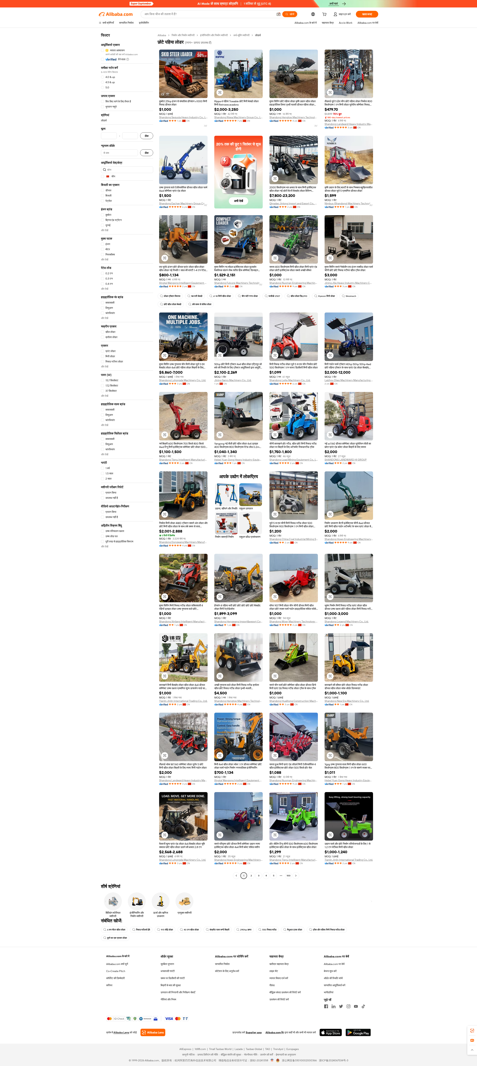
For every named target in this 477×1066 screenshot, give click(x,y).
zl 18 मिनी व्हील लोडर (222, 296)
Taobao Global (254, 1049)
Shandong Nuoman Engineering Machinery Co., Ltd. (293, 282)
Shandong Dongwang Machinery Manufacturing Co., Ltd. (183, 542)
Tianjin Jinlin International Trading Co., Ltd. (183, 700)
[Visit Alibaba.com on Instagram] (348, 1006)
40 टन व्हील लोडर (191, 929)
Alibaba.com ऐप (275, 1032)
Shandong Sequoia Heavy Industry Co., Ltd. (183, 117)
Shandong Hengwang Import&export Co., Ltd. (238, 621)
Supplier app (254, 1032)
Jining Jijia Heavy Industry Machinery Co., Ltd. (349, 282)
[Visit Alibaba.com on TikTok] (363, 1006)
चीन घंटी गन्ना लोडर (250, 296)
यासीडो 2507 (274, 296)
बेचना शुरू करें (330, 971)
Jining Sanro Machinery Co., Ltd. (232, 380)
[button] (278, 14)
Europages (292, 1049)
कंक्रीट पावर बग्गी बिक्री (219, 929)
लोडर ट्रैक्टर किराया (172, 296)
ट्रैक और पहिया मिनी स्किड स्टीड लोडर (329, 929)
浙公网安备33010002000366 (299, 1060)
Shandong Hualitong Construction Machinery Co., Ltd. (293, 700)
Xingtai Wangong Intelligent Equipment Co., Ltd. (183, 282)
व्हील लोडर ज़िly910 (299, 296)
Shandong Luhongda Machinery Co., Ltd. (182, 380)
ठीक (147, 135)
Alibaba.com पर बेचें (334, 964)
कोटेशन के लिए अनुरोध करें (227, 971)
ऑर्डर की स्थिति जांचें (333, 978)
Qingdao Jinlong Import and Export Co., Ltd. (293, 203)
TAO (267, 1049)
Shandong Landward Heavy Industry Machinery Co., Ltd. (349, 124)
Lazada (239, 1049)
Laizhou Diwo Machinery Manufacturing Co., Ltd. (349, 380)
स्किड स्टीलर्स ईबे (143, 929)
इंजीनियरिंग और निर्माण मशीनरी (214, 35)
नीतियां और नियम (168, 999)
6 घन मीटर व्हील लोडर (116, 929)
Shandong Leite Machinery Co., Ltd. (289, 380)
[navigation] (127, 455)
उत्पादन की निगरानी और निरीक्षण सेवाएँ (178, 992)
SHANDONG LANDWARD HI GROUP (346, 459)
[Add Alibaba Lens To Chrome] (152, 1032)
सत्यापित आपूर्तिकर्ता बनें (334, 985)
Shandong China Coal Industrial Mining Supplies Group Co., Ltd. (293, 539)
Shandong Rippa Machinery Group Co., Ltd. (238, 117)
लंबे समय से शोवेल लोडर (201, 304)
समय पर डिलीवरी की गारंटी (173, 978)
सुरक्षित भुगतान (167, 964)
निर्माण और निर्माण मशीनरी (183, 35)
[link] (472, 1030)
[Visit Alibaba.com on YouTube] (356, 1006)
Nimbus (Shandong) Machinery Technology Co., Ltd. (349, 203)
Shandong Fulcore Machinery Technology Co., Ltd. (238, 282)
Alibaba (162, 35)
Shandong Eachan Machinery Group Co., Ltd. (183, 203)
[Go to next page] (296, 875)
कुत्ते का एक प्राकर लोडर (117, 938)
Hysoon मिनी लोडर (326, 296)
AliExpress (185, 1049)
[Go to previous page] (236, 875)
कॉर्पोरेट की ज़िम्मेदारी (115, 978)
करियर (109, 985)
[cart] (325, 14)
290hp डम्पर (245, 929)
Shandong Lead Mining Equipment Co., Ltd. (293, 459)
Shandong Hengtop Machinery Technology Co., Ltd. (293, 117)
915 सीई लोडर (167, 929)
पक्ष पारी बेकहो (196, 296)
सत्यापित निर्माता (222, 964)
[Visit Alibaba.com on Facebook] (326, 1006)
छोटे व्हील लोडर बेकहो (172, 304)
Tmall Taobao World (220, 1049)
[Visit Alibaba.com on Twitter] (341, 1006)
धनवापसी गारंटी (168, 971)
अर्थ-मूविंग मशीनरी (241, 35)
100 (288, 875)
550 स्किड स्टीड (269, 929)
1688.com (200, 1049)
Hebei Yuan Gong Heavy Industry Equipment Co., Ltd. (238, 459)
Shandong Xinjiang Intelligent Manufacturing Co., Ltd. (183, 621)
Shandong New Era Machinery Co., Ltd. (347, 700)
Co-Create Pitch (115, 971)
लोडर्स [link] (258, 35)
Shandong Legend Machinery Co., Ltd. (347, 621)
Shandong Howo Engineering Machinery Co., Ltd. (349, 539)
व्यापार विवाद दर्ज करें (278, 978)
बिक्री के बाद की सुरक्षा (171, 985)
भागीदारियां (328, 992)
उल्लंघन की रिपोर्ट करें (279, 999)
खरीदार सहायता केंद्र (279, 964)
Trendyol (278, 1049)
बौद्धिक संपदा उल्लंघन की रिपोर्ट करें (285, 992)
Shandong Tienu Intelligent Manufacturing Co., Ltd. (183, 459)
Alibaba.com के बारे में (117, 956)
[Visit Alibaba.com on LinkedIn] (333, 1006)
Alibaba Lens (121, 1032)
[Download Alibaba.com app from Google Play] (358, 1032)
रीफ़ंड (272, 985)
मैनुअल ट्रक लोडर (294, 929)
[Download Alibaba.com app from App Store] (331, 1032)
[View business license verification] (272, 1060)
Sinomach (351, 296)
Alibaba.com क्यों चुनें (117, 964)
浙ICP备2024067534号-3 (333, 1060)
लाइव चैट (273, 971)
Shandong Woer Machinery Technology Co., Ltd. (293, 621)
